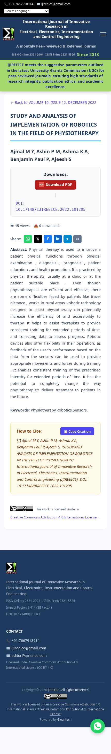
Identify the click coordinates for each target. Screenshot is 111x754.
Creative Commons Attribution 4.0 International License (53, 517)
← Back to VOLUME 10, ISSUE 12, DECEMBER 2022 (53, 102)
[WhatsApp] (28, 239)
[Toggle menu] (103, 34)
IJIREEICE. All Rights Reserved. (68, 690)
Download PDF (55, 184)
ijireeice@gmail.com (29, 648)
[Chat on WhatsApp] (97, 726)
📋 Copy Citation (77, 431)
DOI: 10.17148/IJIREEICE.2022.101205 (50, 206)
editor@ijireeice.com (29, 655)
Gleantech (64, 719)
